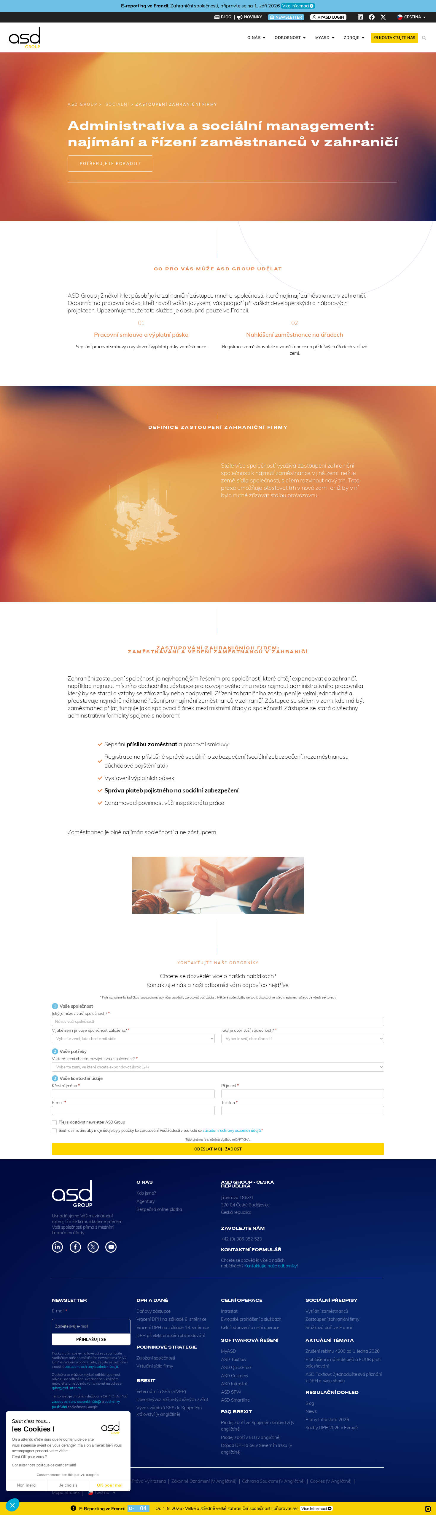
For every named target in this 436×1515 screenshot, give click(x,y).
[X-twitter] (383, 17)
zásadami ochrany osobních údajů (91, 1366)
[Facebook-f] (75, 1246)
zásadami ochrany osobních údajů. (232, 1130)
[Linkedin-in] (57, 1246)
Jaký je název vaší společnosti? (81, 1013)
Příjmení (229, 1085)
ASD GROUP (83, 104)
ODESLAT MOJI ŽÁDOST (218, 1149)
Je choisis (68, 1485)
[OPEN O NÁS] (264, 38)
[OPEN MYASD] (333, 38)
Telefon (229, 1102)
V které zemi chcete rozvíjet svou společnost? (94, 1058)
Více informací (278, 6)
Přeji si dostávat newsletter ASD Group (91, 1122)
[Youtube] (110, 1246)
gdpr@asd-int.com (66, 1388)
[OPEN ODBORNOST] (304, 38)
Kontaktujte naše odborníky (270, 1266)
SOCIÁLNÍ (116, 104)
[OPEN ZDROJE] (363, 38)
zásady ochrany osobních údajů (76, 1401)
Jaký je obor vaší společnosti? (248, 1030)
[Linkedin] (360, 17)
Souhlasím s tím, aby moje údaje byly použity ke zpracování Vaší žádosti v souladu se (159, 1130)
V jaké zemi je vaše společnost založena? (91, 1030)
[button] (12, 1505)
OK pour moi (109, 1485)
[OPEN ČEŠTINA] (425, 17)
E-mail (59, 1102)
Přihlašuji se (91, 1339)
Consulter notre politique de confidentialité (44, 1465)
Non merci (26, 1485)
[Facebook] (372, 17)
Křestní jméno (66, 1085)
